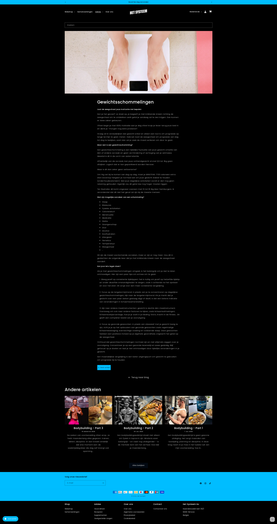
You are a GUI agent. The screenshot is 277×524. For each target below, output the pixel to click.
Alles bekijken (138, 465)
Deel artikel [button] (105, 367)
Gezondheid (99, 509)
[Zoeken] (209, 25)
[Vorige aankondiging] (65, 2)
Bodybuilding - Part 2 (138, 428)
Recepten (98, 512)
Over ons (127, 509)
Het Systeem (141, 496)
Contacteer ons (160, 509)
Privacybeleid (129, 515)
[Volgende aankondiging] (211, 2)
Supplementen (100, 515)
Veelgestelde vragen (103, 518)
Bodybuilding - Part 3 (88, 428)
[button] (69, 11)
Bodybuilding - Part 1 (188, 428)
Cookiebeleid (129, 518)
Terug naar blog (140, 377)
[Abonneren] (102, 483)
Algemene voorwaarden (134, 512)
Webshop (69, 509)
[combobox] (138, 25)
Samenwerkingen (72, 512)
